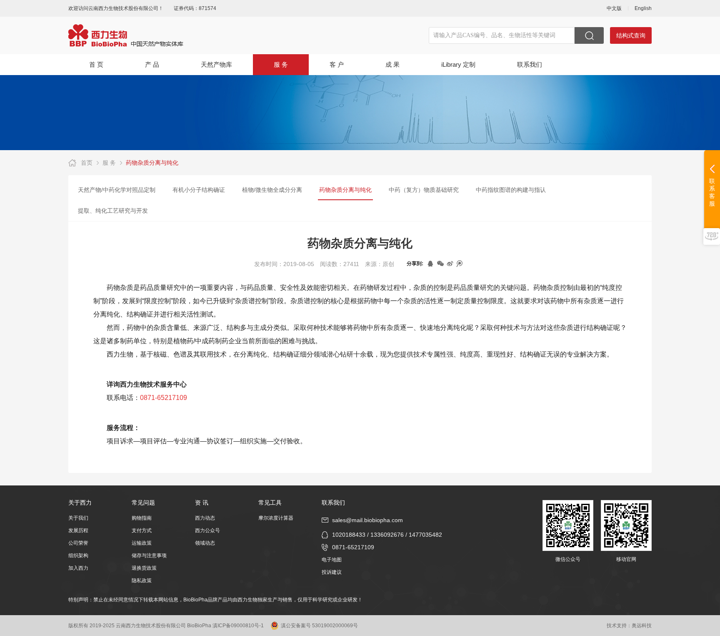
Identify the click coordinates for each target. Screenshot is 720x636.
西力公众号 (207, 530)
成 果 (392, 64)
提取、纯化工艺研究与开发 (113, 210)
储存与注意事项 (149, 555)
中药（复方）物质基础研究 (424, 189)
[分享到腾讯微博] (459, 263)
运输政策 (142, 543)
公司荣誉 (78, 543)
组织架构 (78, 555)
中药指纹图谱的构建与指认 (511, 189)
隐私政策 (142, 580)
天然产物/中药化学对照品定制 (116, 189)
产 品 (152, 64)
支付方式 (142, 530)
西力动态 (205, 518)
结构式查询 (630, 35)
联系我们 (529, 64)
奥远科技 (642, 625)
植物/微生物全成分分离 (272, 189)
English (643, 8)
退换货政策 (144, 568)
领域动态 (205, 543)
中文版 (614, 8)
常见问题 (143, 502)
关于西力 (80, 502)
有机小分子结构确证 (198, 189)
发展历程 (78, 530)
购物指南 (142, 518)
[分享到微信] (440, 263)
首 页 (96, 64)
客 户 (337, 64)
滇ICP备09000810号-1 (238, 625)
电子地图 (332, 560)
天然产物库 (216, 64)
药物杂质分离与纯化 (152, 162)
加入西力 (78, 568)
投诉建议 (332, 572)
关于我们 (78, 518)
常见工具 (270, 502)
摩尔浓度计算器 (275, 518)
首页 (86, 162)
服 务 (281, 64)
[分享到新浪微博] (450, 263)
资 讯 (201, 502)
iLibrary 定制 (458, 64)
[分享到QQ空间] (431, 263)
